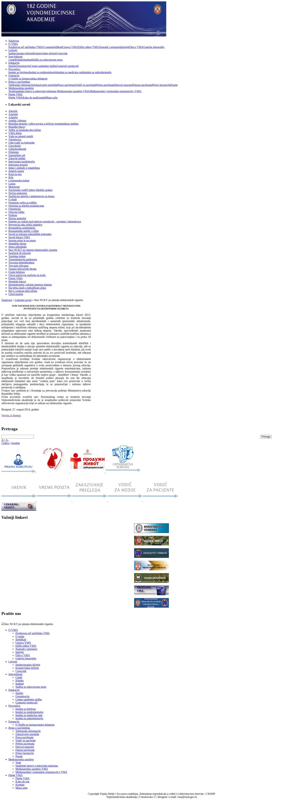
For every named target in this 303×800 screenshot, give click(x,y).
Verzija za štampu (11, 415)
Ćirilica (5, 443)
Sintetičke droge (17, 243)
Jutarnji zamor (16, 171)
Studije (12, 66)
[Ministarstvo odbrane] (151, 532)
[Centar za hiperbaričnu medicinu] (123, 471)
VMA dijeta (15, 133)
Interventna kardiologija (21, 161)
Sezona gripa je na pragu (22, 240)
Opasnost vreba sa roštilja (22, 202)
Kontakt (41, 97)
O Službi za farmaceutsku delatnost (27, 78)
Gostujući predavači (68, 66)
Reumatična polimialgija (21, 227)
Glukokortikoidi (17, 148)
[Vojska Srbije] (151, 544)
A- (7, 439)
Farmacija (13, 75)
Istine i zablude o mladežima (24, 167)
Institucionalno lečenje (20, 53)
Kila (10, 177)
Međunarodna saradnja (21, 88)
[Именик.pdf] (19, 500)
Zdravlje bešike (16, 158)
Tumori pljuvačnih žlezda (22, 268)
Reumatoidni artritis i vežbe (23, 230)
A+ (3, 439)
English (15, 443)
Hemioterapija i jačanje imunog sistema (30, 284)
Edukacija (13, 62)
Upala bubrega (16, 272)
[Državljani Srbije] (90, 500)
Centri (11, 59)
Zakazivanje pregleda (45, 84)
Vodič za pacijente (85, 84)
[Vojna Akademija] (151, 581)
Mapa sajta (52, 97)
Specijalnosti (15, 56)
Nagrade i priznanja (110, 47)
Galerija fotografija (153, 47)
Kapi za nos (15, 174)
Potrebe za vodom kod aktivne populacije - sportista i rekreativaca (44, 221)
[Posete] (54, 500)
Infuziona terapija (18, 164)
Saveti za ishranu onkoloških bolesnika (29, 234)
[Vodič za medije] (125, 500)
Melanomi (14, 186)
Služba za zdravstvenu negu (47, 59)
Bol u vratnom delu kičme (22, 290)
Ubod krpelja (15, 294)
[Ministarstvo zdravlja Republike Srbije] (151, 569)
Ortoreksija (14, 208)
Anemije (13, 114)
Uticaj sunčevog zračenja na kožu (27, 275)
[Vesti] (53, 471)
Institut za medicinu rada (70, 72)
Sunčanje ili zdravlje (19, 253)
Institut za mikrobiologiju (97, 72)
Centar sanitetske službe (43, 66)
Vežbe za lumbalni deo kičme (24, 130)
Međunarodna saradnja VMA (73, 91)
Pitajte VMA (15, 94)
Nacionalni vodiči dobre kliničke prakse (30, 189)
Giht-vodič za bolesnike (21, 142)
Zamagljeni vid (16, 155)
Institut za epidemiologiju (43, 72)
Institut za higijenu (18, 72)
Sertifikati (57, 47)
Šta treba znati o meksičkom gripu (27, 287)
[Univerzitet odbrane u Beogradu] (151, 556)
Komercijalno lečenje (45, 53)
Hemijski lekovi (17, 281)
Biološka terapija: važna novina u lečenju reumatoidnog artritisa (43, 123)
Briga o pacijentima (19, 81)
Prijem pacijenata (105, 84)
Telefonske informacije (21, 84)
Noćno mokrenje (17, 193)
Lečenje (12, 50)
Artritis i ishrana (17, 120)
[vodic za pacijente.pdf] (160, 500)
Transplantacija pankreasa (22, 259)
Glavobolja (14, 145)
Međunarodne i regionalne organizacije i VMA (116, 91)
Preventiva (14, 69)
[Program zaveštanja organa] (88, 471)
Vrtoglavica (14, 139)
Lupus (11, 183)
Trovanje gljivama (18, 265)
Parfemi (12, 215)
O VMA (13, 43)
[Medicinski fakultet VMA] (151, 606)
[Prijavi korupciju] (18, 471)
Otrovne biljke (16, 212)
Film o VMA (136, 47)
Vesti (11, 91)
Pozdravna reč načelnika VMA (25, 47)
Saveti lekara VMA (19, 237)
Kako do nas (30, 97)
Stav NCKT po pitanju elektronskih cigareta (32, 249)
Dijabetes (13, 152)
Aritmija (13, 117)
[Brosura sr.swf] (151, 594)
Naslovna (13, 40)
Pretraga (266, 436)
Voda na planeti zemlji (20, 136)
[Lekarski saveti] (18, 509)
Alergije (12, 111)
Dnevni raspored (124, 84)
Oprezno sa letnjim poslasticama (26, 205)
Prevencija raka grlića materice (25, 224)
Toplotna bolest (16, 256)
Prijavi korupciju (161, 84)
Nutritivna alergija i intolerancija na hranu (31, 196)
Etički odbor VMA (88, 47)
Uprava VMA (70, 47)
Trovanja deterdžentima (21, 262)
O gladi (12, 199)
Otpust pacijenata (142, 84)
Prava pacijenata (66, 84)
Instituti (27, 59)
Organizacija (23, 66)
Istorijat (125, 47)
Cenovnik (62, 53)
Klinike (19, 59)
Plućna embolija (17, 218)
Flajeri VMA (15, 278)
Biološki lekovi (16, 126)
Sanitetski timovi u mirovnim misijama (35, 91)
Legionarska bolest (18, 180)
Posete (174, 84)
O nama (47, 47)
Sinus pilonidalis (17, 246)
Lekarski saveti (23, 300)
